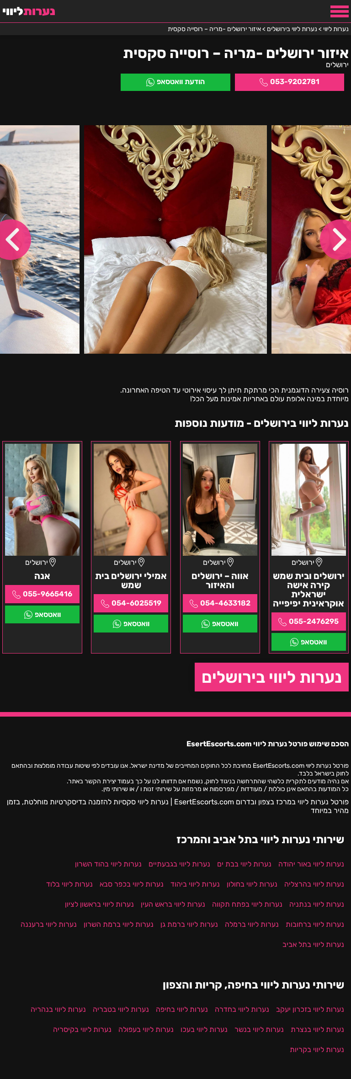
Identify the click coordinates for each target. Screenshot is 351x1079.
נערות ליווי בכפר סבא (132, 884)
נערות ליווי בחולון (252, 884)
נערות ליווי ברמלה (252, 924)
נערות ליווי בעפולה (146, 1029)
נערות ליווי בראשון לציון (99, 904)
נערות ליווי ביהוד (195, 884)
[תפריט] (339, 11)
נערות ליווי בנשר (259, 1029)
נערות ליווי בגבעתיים (179, 864)
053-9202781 (294, 81)
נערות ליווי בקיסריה (82, 1029)
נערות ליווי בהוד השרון (108, 864)
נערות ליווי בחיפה (182, 1009)
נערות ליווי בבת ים (244, 864)
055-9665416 (47, 594)
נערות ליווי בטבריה (121, 1009)
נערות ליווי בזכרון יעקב (310, 1009)
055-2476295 (314, 621)
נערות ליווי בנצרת (317, 1029)
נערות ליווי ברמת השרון (119, 924)
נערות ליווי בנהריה (58, 1009)
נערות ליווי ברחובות (315, 924)
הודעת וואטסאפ (181, 81)
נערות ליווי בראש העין (173, 904)
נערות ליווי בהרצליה (314, 884)
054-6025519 (136, 603)
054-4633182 (225, 603)
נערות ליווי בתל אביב (313, 944)
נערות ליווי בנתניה (316, 904)
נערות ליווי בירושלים (272, 677)
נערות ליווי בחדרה (242, 1009)
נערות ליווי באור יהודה (311, 864)
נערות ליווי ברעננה (49, 924)
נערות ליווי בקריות (317, 1049)
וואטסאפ (314, 642)
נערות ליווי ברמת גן (189, 924)
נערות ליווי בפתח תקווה (247, 904)
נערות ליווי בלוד (69, 884)
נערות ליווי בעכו (204, 1029)
